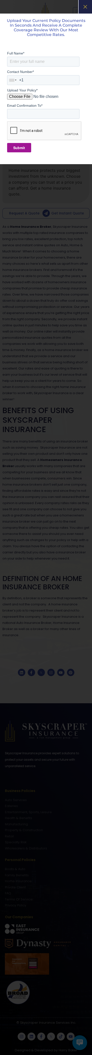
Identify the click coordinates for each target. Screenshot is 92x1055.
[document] (46, 527)
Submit (19, 147)
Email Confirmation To (24, 105)
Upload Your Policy (22, 90)
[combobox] (13, 80)
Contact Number (20, 72)
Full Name (15, 53)
